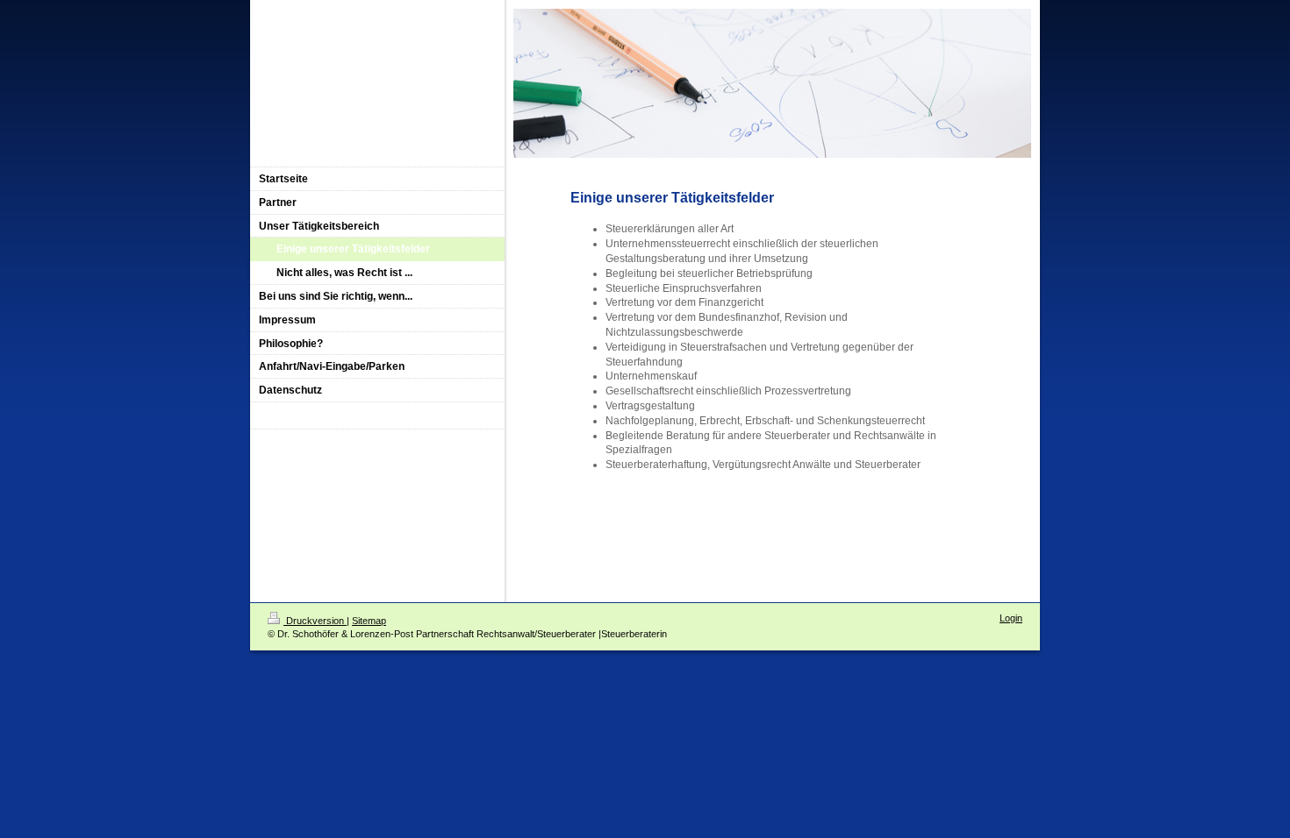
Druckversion (315, 620)
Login (1011, 618)
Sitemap (369, 620)
